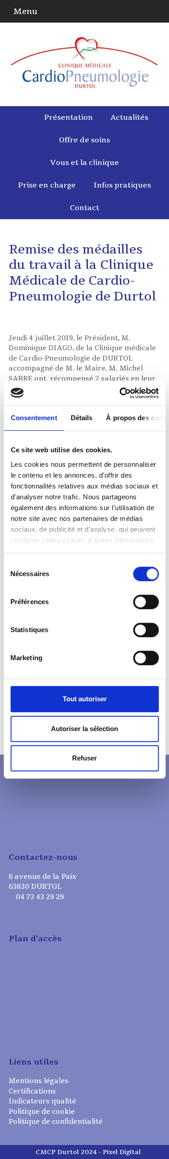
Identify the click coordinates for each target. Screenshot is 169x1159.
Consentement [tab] (33, 418)
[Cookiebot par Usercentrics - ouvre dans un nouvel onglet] (120, 393)
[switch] (146, 602)
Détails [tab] (81, 418)
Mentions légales (39, 1080)
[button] (23, 11)
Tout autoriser (85, 699)
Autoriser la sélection (84, 728)
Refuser (84, 758)
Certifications (32, 1091)
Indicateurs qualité (42, 1101)
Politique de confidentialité (56, 1121)
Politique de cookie (42, 1111)
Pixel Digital (122, 1152)
